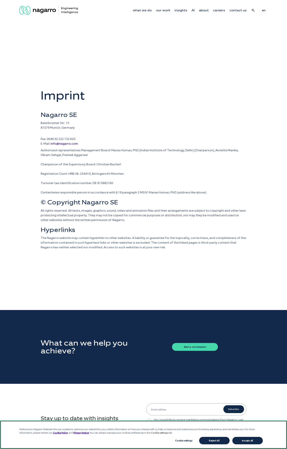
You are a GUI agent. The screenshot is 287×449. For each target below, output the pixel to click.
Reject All (214, 440)
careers (219, 10)
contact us (238, 10)
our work (163, 10)
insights (181, 10)
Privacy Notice (81, 432)
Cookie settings (184, 440)
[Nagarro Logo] (48, 10)
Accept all (247, 440)
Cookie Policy (60, 432)
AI (193, 10)
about (204, 10)
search (253, 10)
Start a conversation (195, 346)
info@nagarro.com (64, 144)
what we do (142, 10)
